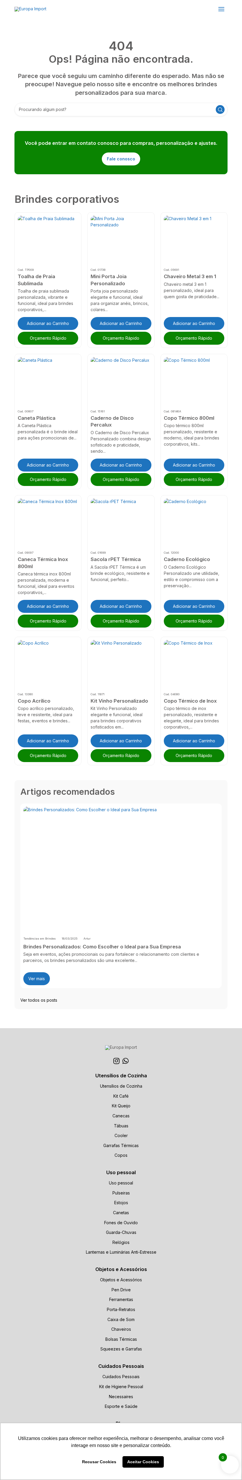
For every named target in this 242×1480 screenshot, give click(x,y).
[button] (221, 9)
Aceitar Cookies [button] (143, 1461)
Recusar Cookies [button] (99, 1461)
